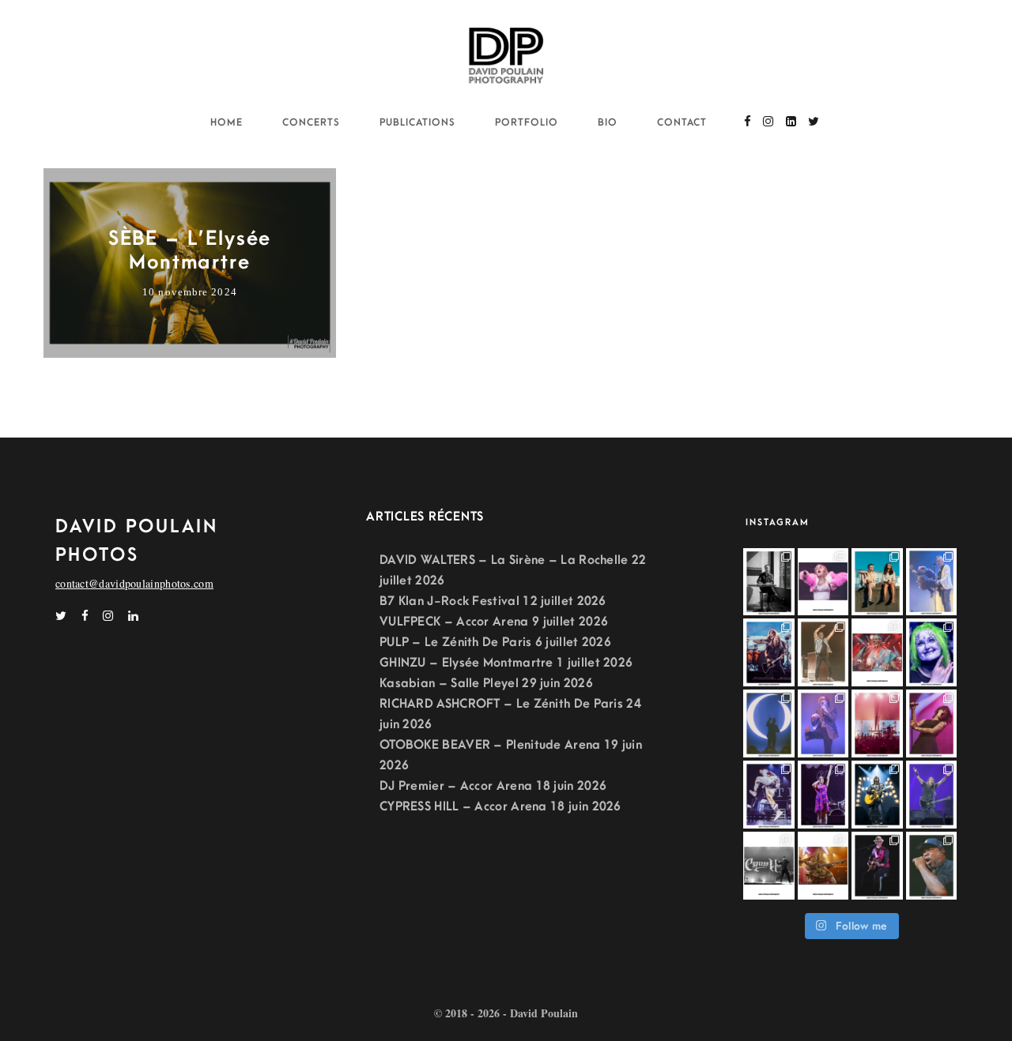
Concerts (311, 122)
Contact (682, 122)
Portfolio (526, 122)
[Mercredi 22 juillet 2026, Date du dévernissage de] (877, 652)
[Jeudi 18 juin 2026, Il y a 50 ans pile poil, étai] (769, 866)
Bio (607, 122)
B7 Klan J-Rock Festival (449, 601)
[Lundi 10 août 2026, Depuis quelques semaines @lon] (931, 582)
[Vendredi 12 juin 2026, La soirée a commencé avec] (877, 866)
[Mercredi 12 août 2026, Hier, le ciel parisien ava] (877, 582)
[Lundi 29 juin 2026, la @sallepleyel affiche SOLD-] (931, 723)
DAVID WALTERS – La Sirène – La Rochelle (504, 560)
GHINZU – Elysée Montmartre (466, 663)
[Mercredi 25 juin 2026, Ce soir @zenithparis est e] (877, 795)
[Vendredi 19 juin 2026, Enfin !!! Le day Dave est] (931, 795)
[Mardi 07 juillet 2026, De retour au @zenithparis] (769, 723)
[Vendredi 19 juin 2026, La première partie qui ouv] (823, 795)
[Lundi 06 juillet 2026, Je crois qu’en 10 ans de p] (823, 723)
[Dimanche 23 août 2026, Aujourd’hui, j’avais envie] (769, 582)
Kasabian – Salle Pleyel (449, 683)
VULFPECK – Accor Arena (454, 621)
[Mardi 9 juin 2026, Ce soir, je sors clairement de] (931, 866)
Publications (417, 122)
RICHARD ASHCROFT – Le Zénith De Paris (501, 704)
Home (226, 122)
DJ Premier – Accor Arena (456, 786)
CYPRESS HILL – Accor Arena (463, 806)
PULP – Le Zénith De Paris (456, 642)
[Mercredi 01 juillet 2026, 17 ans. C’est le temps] (877, 723)
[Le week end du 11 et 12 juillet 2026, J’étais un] (931, 652)
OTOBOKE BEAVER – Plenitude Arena (490, 745)
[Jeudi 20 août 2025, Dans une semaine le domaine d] (823, 582)
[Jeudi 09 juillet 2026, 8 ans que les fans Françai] (823, 652)
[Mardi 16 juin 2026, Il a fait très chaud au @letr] (823, 866)
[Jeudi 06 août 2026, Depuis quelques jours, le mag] (769, 652)
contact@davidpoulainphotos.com (134, 583)
